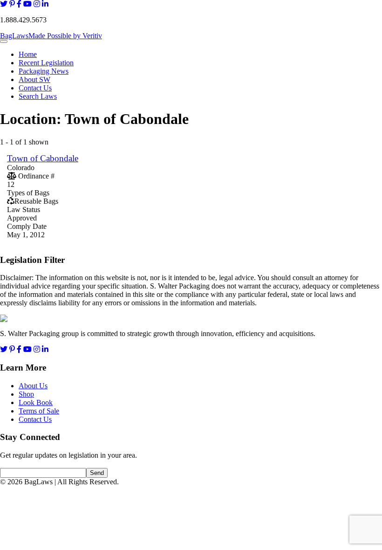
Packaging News (43, 71)
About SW (34, 79)
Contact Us (35, 88)
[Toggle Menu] (3, 41)
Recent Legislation (46, 63)
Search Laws (38, 96)
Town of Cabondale (42, 158)
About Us (33, 386)
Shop (26, 394)
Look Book (36, 402)
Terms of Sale (39, 411)
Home (28, 54)
